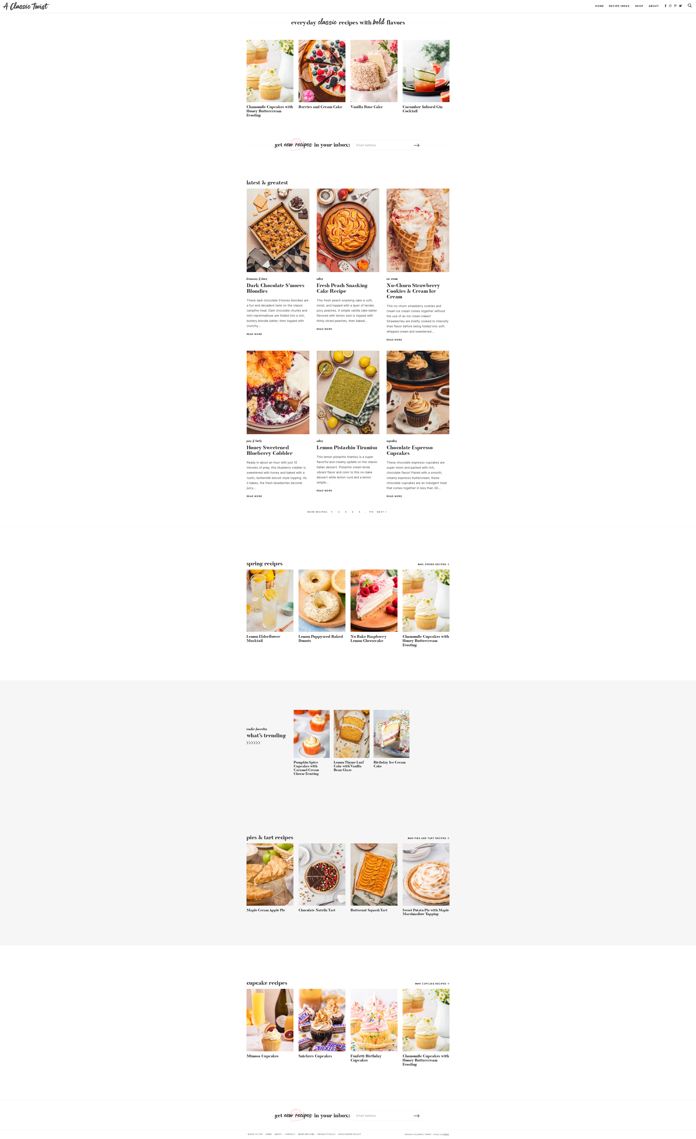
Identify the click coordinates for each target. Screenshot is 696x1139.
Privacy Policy (326, 1134)
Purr (446, 1134)
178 (371, 512)
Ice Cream (392, 278)
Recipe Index (619, 6)
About (654, 6)
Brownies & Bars (257, 278)
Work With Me (306, 1134)
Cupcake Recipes (431, 984)
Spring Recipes (432, 564)
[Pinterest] (676, 6)
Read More (254, 334)
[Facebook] (666, 6)
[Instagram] (670, 6)
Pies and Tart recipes (427, 838)
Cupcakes (392, 441)
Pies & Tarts (254, 441)
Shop (639, 6)
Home (599, 6)
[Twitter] (680, 6)
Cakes (320, 278)
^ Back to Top (254, 1134)
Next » (382, 512)
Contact (290, 1134)
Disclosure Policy (349, 1134)
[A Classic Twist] (26, 6)
